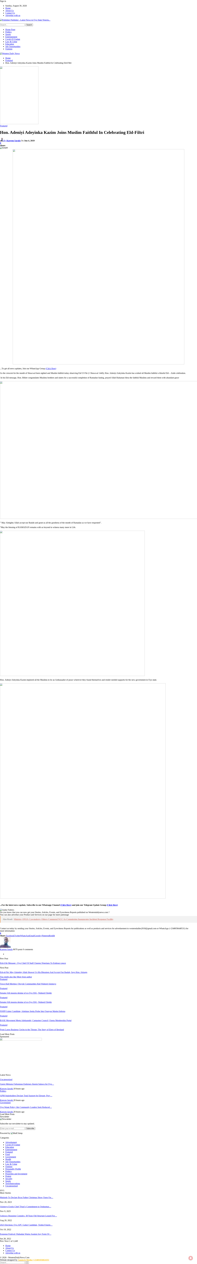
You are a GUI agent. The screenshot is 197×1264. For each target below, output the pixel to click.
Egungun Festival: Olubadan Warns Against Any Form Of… (25, 1234)
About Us (9, 10)
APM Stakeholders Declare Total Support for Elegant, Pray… (26, 1095)
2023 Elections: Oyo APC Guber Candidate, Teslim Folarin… (26, 1225)
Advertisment (11, 1142)
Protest (8, 1176)
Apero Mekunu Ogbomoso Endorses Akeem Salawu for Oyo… (27, 1084)
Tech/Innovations (12, 1183)
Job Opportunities (12, 46)
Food (7, 1154)
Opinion (8, 49)
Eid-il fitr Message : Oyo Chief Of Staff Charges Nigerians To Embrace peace (33, 963)
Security (8, 1179)
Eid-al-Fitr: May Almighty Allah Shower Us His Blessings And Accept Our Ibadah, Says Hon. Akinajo (43, 972)
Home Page (10, 29)
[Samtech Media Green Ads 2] (72, 675)
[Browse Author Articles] (5, 947)
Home (8, 8)
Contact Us (10, 13)
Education (9, 44)
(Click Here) (51, 368)
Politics (8, 32)
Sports (8, 34)
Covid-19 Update (12, 39)
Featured (3, 126)
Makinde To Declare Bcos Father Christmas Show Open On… (26, 1197)
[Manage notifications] (191, 1258)
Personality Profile (13, 1169)
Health (8, 1159)
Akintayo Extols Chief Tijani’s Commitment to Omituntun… (25, 1206)
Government (5, 1102)
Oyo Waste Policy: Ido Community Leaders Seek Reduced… (26, 1107)
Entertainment (11, 37)
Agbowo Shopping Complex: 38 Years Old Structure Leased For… (28, 1216)
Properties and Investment (16, 1174)
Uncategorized (6, 1079)
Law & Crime (11, 41)
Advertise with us (12, 15)
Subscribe (30, 1128)
